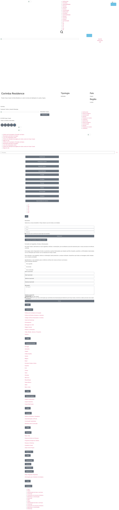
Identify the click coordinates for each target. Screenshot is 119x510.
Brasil (26, 361)
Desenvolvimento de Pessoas (32, 438)
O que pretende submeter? (31, 261)
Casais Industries (29, 401)
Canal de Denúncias (29, 320)
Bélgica (26, 358)
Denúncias (29, 498)
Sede (28, 489)
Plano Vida (27, 435)
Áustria (26, 356)
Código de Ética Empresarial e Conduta (34, 317)
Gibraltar (27, 375)
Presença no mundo (87, 118)
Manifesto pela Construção (31, 423)
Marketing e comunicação (33, 496)
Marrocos (27, 377)
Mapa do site (6, 140)
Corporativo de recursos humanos (35, 495)
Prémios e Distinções (30, 329)
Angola (26, 351)
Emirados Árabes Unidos (30, 363)
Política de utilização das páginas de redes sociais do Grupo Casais (19, 139)
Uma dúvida (28, 266)
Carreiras (65, 7)
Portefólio (65, 2)
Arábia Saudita (28, 353)
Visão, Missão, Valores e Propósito (33, 332)
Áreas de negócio (86, 113)
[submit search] (116, 152)
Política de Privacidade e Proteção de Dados (13, 134)
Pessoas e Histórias (29, 443)
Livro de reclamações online (9, 137)
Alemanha (27, 349)
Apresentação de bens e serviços (35, 492)
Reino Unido (27, 387)
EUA (26, 368)
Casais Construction (29, 399)
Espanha (27, 365)
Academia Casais (29, 445)
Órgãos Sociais (28, 327)
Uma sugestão (29, 263)
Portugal (27, 346)
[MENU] (89, 35)
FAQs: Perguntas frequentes (31, 474)
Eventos (64, 8)
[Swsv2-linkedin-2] (2, 125)
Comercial (29, 493)
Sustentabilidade (66, 4)
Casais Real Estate (29, 404)
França (26, 370)
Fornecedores (28, 322)
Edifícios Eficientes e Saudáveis (32, 416)
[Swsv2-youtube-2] (11, 125)
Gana (26, 372)
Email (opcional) (28, 274)
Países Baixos (28, 382)
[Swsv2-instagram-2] (8, 125)
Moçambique (28, 380)
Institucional (65, 1)
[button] (3, 108)
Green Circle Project (29, 447)
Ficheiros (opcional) (29, 294)
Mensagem (27, 285)
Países (28, 490)
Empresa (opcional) (29, 281)
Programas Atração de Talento (32, 440)
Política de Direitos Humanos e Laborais (34, 315)
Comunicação (66, 10)
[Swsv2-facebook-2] (5, 125)
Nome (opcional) (29, 271)
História (26, 334)
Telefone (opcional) (29, 278)
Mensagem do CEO (29, 324)
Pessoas (64, 5)
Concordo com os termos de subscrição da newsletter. (38, 233)
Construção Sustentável (30, 421)
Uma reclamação (29, 269)
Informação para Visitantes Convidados (34, 477)
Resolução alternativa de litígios (10, 136)
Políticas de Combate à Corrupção (33, 313)
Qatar (26, 384)
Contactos (84, 119)
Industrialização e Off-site (31, 418)
